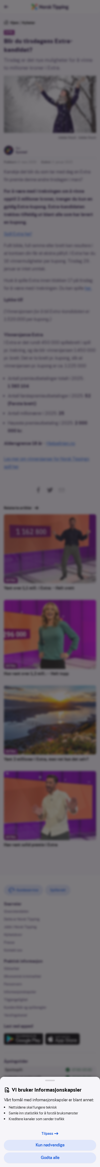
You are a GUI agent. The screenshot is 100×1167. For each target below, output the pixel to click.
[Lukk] (50, 1080)
